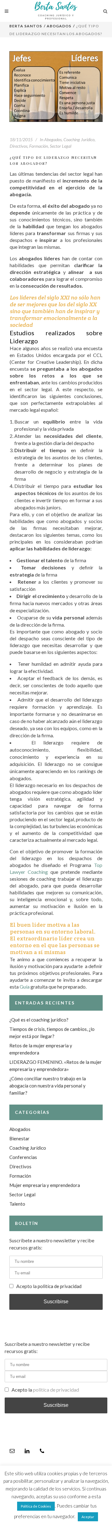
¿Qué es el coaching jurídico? (38, 1019)
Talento (17, 1204)
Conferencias (23, 1157)
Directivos (18, 146)
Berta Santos (26, 26)
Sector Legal (60, 146)
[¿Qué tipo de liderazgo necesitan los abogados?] (56, 86)
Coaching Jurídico (79, 139)
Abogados (59, 26)
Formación (38, 146)
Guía (25, 987)
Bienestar (19, 1138)
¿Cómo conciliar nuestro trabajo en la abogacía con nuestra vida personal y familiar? (47, 1086)
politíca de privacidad (60, 1286)
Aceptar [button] (88, 1517)
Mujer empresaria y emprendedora (44, 1185)
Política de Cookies (36, 1506)
